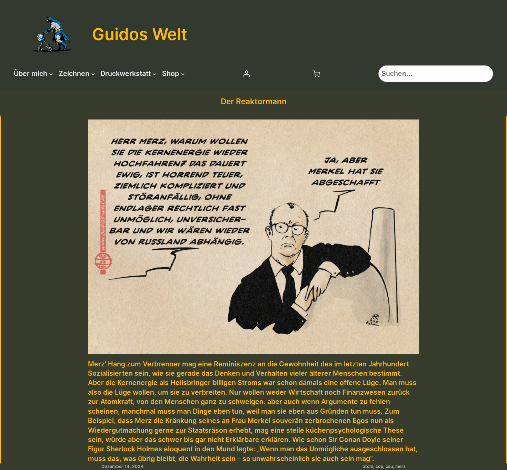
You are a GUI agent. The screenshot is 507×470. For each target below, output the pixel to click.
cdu (379, 466)
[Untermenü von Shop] (183, 74)
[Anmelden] (246, 73)
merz (400, 466)
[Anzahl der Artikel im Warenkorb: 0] (316, 73)
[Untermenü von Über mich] (51, 74)
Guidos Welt (139, 34)
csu (389, 466)
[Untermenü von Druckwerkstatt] (154, 74)
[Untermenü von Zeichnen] (93, 74)
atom (368, 466)
